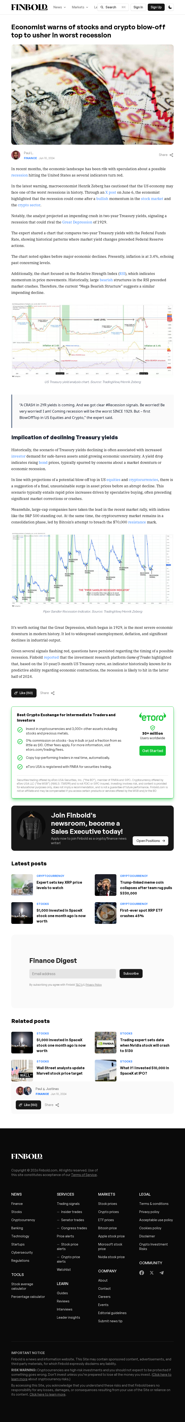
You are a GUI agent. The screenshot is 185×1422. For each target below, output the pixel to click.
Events (103, 1305)
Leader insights (68, 1317)
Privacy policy (149, 1212)
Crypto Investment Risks (153, 1246)
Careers (104, 1297)
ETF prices (106, 1220)
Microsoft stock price (110, 1246)
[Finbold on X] (151, 1273)
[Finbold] (29, 7)
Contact (104, 1288)
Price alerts (65, 1236)
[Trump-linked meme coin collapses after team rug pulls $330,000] (105, 885)
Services (65, 1194)
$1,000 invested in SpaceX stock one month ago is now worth (61, 915)
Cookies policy (150, 1228)
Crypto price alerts (68, 1259)
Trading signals (68, 1204)
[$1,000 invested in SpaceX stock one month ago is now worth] (22, 913)
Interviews (64, 1309)
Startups (18, 1244)
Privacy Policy (94, 984)
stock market (152, 198)
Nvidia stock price (111, 1257)
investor (18, 455)
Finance (30, 158)
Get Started (152, 750)
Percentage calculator (28, 1297)
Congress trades (72, 1228)
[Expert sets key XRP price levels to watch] (22, 885)
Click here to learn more (47, 1394)
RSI (122, 273)
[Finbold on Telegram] (161, 1273)
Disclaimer (147, 1236)
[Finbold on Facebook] (141, 1273)
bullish (102, 198)
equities (113, 479)
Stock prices (107, 1204)
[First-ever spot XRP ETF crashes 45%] (105, 913)
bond (43, 462)
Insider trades (69, 1212)
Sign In (138, 7)
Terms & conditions (154, 1204)
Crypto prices (108, 1212)
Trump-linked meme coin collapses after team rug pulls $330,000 (146, 887)
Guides (62, 1293)
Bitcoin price (107, 1228)
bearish (107, 279)
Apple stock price (111, 1236)
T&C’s (79, 984)
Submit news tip (110, 1321)
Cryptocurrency (50, 876)
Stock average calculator (22, 1286)
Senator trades (70, 1220)
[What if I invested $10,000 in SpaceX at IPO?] (105, 1070)
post (112, 192)
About (103, 1280)
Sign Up (156, 7)
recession (19, 174)
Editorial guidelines (112, 1313)
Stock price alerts (67, 1246)
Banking (17, 1228)
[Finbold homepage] (92, 1156)
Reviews (63, 1301)
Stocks (43, 904)
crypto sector (29, 204)
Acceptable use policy (156, 1220)
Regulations (20, 1260)
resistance (137, 521)
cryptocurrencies (143, 479)
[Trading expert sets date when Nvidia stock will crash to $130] (105, 1042)
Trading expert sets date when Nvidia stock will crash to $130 (144, 1045)
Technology (20, 1236)
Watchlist (64, 1269)
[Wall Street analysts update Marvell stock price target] (22, 1070)
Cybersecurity (22, 1252)
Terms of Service (84, 1175)
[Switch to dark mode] (170, 7)
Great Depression (77, 221)
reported (51, 657)
